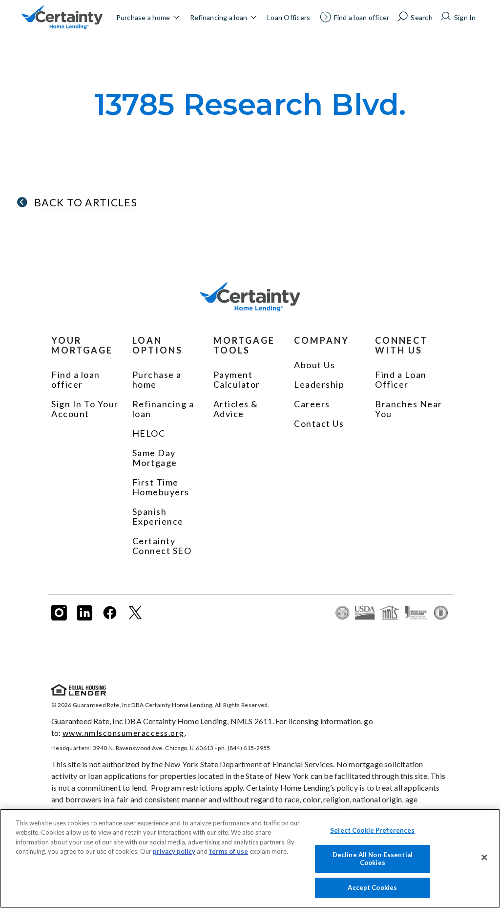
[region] (250, 858)
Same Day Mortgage (154, 457)
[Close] (484, 857)
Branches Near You (408, 409)
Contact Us (319, 423)
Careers (312, 404)
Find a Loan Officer (401, 379)
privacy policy (174, 851)
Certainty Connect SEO (162, 545)
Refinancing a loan (219, 17)
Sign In (465, 17)
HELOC (149, 433)
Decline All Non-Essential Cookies (373, 858)
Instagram (59, 612)
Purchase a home (143, 17)
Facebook (110, 612)
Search (422, 17)
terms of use (228, 851)
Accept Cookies (372, 887)
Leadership (319, 384)
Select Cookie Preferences (372, 830)
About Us (314, 364)
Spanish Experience (158, 516)
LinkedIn (84, 612)
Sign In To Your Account (85, 409)
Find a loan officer (362, 17)
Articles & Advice (235, 409)
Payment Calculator (236, 379)
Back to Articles (85, 202)
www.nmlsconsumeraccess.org (123, 732)
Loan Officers (288, 17)
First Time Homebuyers (160, 487)
